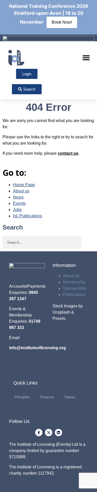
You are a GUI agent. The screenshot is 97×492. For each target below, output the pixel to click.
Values (69, 397)
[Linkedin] (58, 432)
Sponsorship (74, 288)
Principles (22, 397)
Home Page (24, 185)
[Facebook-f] (38, 432)
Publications (74, 294)
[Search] (87, 242)
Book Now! (62, 22)
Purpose (47, 397)
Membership (74, 282)
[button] (86, 58)
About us (71, 276)
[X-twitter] (48, 432)
